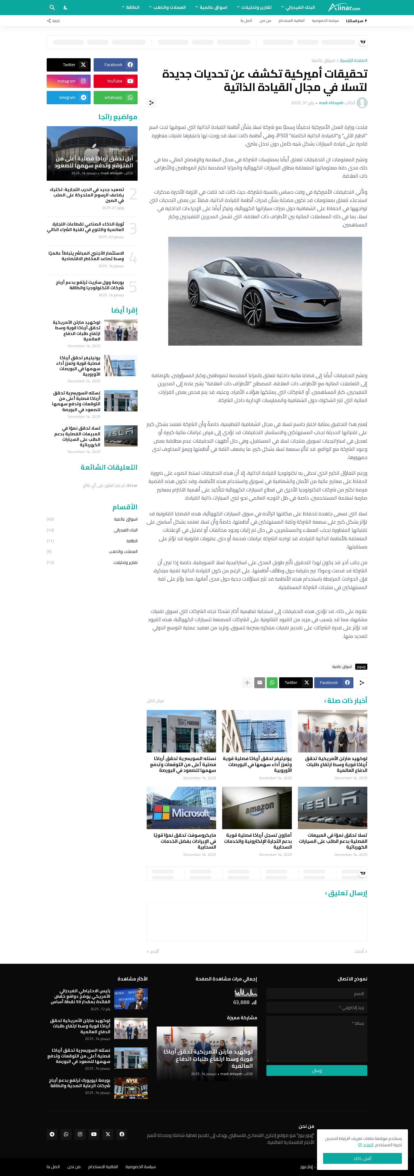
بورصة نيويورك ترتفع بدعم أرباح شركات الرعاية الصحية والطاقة (79, 1082)
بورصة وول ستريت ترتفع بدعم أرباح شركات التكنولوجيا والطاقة (90, 285)
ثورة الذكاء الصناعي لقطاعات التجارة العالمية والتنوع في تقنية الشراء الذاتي (85, 226)
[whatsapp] (66, 1134)
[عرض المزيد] (247, 682)
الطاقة (132, 7)
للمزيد (368, 1145)
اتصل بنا (246, 20)
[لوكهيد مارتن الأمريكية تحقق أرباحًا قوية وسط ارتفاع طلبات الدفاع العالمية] (332, 731)
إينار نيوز (306, 1167)
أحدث (359, 952)
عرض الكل (155, 701)
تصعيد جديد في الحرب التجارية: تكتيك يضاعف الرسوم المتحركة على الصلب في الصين (87, 195)
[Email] (259, 682)
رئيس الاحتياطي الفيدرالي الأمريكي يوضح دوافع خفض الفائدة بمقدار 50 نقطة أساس (80, 996)
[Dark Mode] (66, 7)
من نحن (265, 20)
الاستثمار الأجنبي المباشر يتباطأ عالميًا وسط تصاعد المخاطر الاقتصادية (86, 255)
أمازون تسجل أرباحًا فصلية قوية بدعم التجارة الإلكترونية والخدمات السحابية (258, 841)
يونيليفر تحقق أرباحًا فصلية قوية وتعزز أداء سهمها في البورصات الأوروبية (257, 764)
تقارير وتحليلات (256, 7)
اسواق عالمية (213, 7)
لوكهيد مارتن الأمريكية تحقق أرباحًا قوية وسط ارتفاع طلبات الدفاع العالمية (336, 764)
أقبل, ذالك (362, 1158)
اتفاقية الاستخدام (292, 20)
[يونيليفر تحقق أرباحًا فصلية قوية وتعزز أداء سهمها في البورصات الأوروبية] (257, 731)
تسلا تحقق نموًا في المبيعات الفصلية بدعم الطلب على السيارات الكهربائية (333, 841)
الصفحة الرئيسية (353, 60)
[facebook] (121, 1134)
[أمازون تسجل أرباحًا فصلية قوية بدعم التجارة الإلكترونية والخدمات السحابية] (257, 808)
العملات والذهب (169, 7)
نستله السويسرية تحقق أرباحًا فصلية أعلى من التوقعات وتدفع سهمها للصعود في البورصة (183, 764)
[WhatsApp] (272, 682)
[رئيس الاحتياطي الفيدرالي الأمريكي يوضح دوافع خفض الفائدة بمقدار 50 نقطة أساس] (131, 998)
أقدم (154, 952)
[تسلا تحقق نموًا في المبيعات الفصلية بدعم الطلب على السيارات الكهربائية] (332, 808)
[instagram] (80, 1134)
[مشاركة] (151, 103)
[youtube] (93, 1134)
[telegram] (52, 1134)
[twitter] (107, 1134)
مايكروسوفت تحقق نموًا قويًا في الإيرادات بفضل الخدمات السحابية (185, 841)
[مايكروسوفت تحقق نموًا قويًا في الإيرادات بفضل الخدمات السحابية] (181, 808)
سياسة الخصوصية (325, 20)
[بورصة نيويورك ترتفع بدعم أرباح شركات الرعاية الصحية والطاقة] (131, 1088)
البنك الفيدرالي (300, 7)
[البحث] (52, 7)
